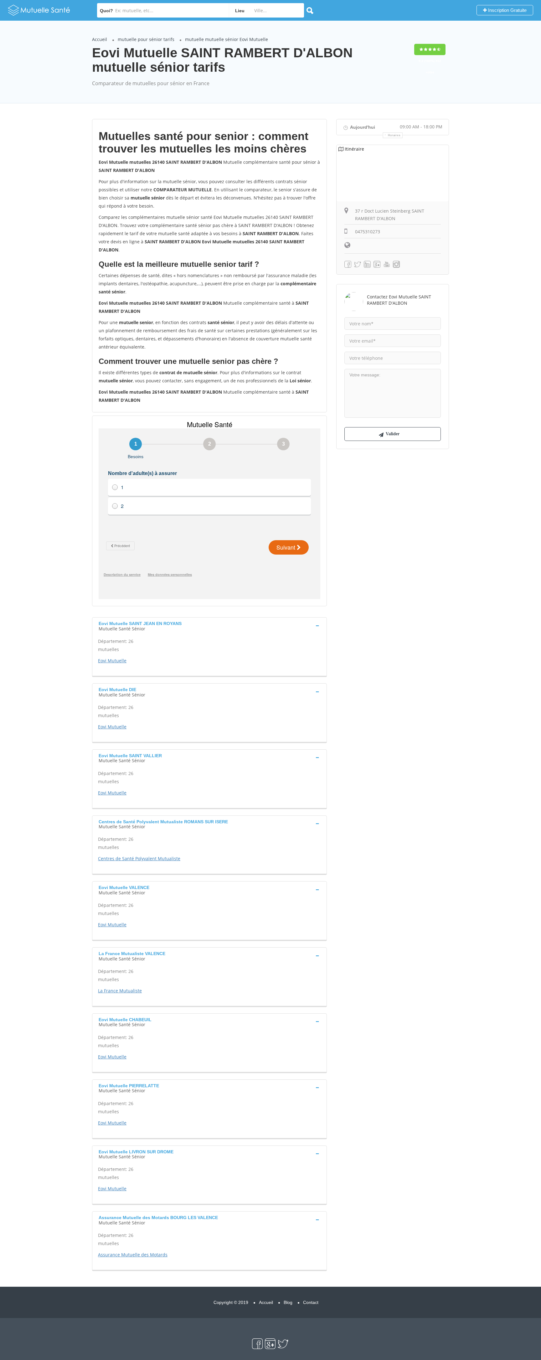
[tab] (209, 625)
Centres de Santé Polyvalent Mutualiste (139, 858)
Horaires (394, 135)
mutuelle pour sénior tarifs (146, 39)
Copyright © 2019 (231, 1302)
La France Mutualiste (120, 991)
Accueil (99, 39)
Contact (310, 1302)
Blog (288, 1302)
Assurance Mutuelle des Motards (132, 1255)
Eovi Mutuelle (112, 661)
